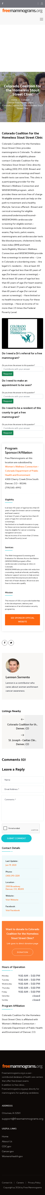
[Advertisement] (22, 48)
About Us (7, 1141)
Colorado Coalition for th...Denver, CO (22, 726)
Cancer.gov (8, 1151)
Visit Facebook (13, 910)
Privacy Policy (34, 1182)
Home (14, 99)
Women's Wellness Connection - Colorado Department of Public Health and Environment (22, 470)
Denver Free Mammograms (21, 102)
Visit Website (12, 899)
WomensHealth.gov (12, 1156)
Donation (22, 952)
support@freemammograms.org (22, 1118)
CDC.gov (6, 1146)
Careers (20, 1182)
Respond (8, 373)
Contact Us (7, 1182)
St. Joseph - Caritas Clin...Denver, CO (22, 742)
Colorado (25, 99)
